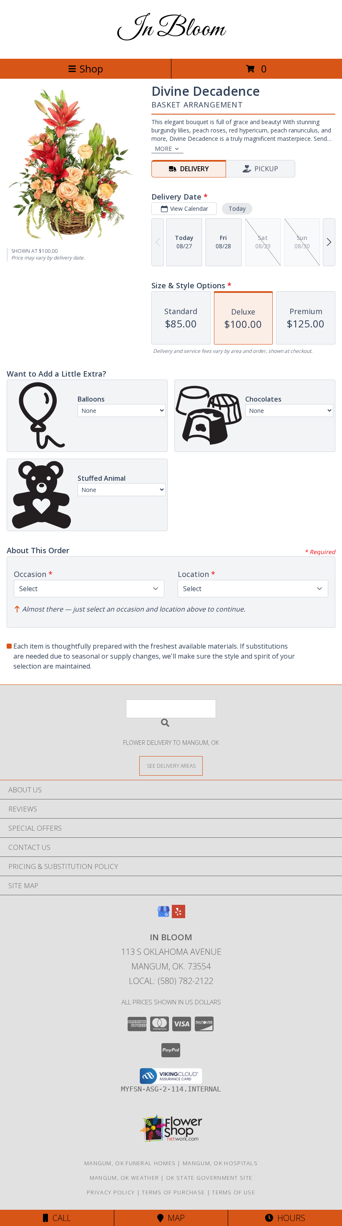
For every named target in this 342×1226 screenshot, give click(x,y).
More (163, 148)
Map (174, 1218)
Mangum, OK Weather (124, 1177)
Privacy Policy (111, 1192)
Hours (289, 1218)
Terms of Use (233, 1192)
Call (59, 1218)
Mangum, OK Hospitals (220, 1163)
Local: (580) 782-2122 (171, 980)
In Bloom (171, 29)
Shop (91, 68)
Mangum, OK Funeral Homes (130, 1163)
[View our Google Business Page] (163, 915)
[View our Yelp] (178, 915)
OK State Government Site (209, 1177)
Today (237, 208)
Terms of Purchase (173, 1192)
